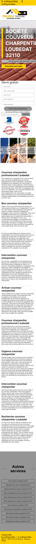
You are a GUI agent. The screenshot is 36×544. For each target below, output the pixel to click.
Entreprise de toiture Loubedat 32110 (18, 521)
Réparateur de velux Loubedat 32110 (18, 485)
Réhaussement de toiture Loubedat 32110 (18, 489)
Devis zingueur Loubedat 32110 (18, 505)
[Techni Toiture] (14, 13)
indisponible (9, 537)
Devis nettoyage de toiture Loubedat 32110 (18, 497)
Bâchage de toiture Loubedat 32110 (18, 513)
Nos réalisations (13, 66)
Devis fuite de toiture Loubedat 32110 (18, 517)
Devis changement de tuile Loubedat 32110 (18, 493)
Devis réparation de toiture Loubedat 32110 (18, 501)
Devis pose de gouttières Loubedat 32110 (18, 509)
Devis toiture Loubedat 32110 (18, 481)
